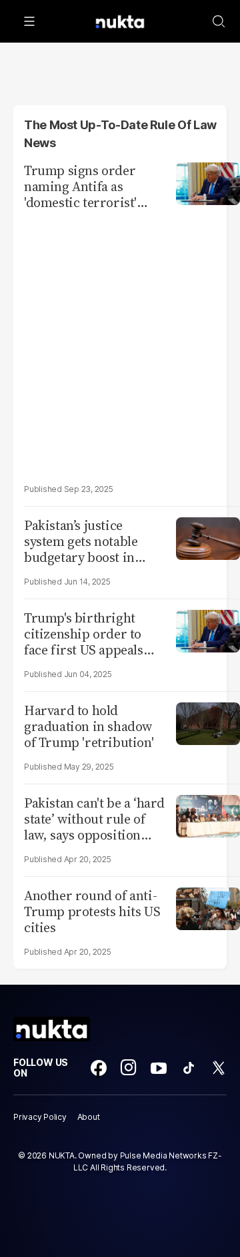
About (88, 1117)
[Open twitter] (219, 1068)
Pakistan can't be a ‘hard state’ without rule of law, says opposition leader (94, 819)
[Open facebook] (99, 1068)
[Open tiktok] (189, 1068)
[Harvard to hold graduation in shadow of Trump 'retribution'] (208, 722)
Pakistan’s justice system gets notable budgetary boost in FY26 (80, 541)
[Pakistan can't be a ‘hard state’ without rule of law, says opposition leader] (208, 814)
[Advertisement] (120, 346)
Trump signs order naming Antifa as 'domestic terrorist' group (80, 186)
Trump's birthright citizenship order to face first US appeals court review (83, 634)
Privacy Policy (40, 1117)
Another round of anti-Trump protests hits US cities (92, 911)
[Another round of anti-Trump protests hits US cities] (208, 907)
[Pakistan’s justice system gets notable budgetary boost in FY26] (208, 537)
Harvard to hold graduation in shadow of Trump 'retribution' (88, 726)
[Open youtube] (159, 1068)
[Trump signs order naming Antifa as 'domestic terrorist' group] (208, 182)
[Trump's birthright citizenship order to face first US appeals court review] (208, 629)
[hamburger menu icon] (29, 21)
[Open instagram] (129, 1068)
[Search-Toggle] (219, 21)
